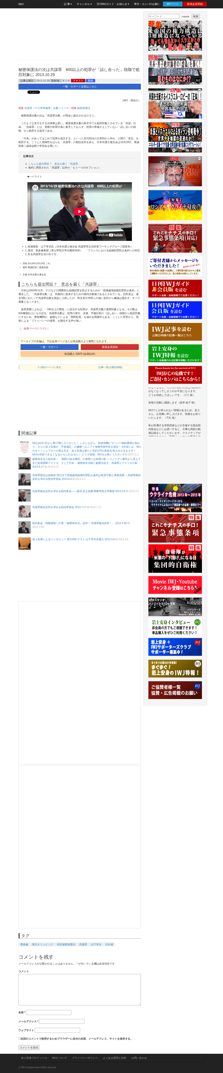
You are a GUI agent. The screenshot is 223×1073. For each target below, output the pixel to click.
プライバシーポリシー (85, 1058)
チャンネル (83, 4)
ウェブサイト (26, 1030)
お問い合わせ (139, 1058)
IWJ (21, 4)
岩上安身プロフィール (34, 1058)
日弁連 (109, 944)
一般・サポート (49, 347)
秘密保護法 (83, 108)
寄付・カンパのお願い (147, 4)
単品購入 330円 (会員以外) (79, 353)
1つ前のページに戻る (49, 367)
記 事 (67, 4)
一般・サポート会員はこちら (80, 86)
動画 (90, 80)
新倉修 (24, 944)
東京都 (66, 80)
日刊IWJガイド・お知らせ (112, 4)
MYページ (173, 4)
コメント (23, 971)
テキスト (78, 80)
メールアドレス (28, 1021)
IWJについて (59, 1058)
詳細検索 (185, 16)
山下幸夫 (96, 944)
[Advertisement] (79, 34)
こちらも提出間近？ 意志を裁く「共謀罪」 (54, 163)
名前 (21, 1012)
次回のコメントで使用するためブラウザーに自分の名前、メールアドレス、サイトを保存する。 (77, 1038)
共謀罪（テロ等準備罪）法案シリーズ (46, 108)
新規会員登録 (195, 4)
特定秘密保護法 (66, 944)
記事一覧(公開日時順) (110, 367)
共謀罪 (83, 944)
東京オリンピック (42, 944)
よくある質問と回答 (114, 1058)
